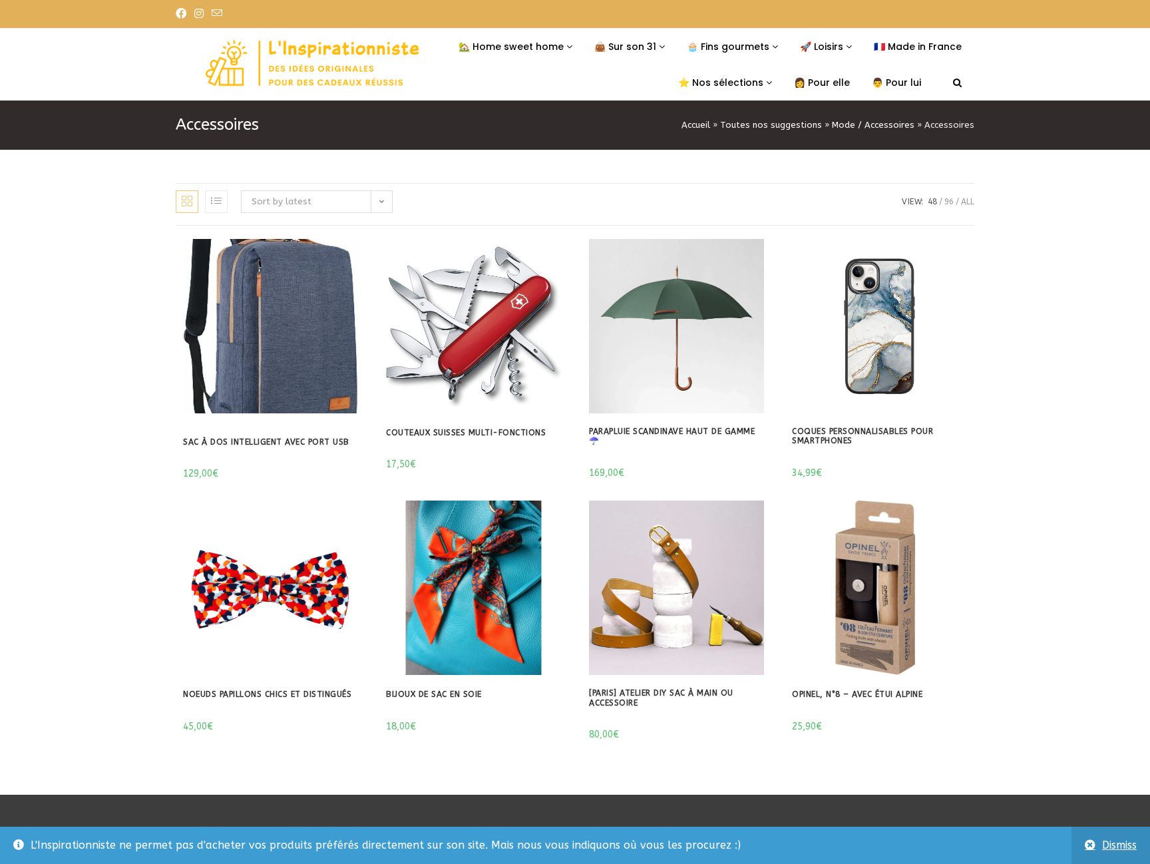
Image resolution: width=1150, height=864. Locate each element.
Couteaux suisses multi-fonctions (466, 432)
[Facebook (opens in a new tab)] (183, 14)
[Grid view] (187, 201)
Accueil (695, 125)
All (967, 201)
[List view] (216, 201)
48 (932, 201)
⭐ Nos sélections (722, 82)
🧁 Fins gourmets (729, 46)
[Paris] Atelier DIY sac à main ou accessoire (661, 697)
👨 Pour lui (896, 82)
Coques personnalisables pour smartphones (862, 436)
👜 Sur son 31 (626, 46)
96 (949, 201)
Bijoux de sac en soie (434, 694)
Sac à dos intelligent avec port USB (266, 442)
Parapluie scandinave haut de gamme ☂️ (672, 436)
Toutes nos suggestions (771, 125)
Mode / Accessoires (873, 125)
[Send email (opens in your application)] (217, 14)
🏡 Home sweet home (512, 46)
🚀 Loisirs (823, 46)
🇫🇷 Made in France (918, 46)
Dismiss (1119, 845)
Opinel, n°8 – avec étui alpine (857, 694)
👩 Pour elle (822, 82)
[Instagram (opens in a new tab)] (199, 14)
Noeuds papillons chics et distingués (267, 694)
